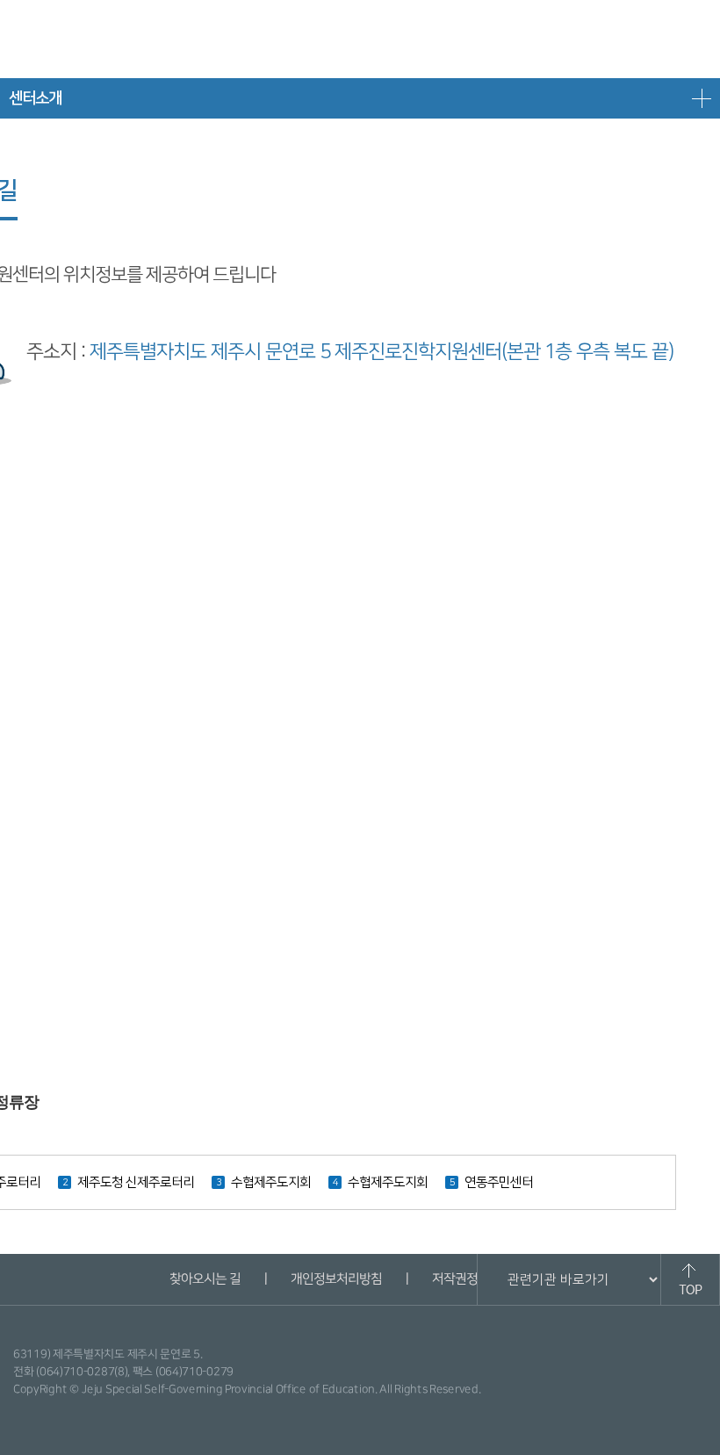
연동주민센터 (498, 1182)
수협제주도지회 (271, 1182)
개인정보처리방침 (335, 1279)
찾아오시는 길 (204, 1279)
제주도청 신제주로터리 (135, 1182)
